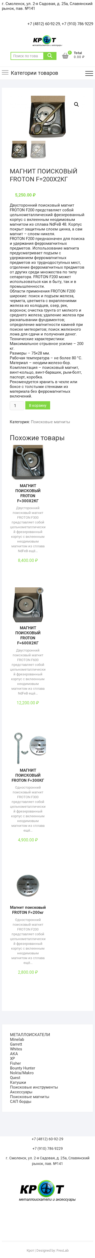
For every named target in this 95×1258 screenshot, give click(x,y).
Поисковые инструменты (34, 1087)
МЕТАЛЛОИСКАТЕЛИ (30, 1034)
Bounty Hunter (22, 1068)
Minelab (17, 1039)
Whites (16, 1049)
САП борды (20, 1101)
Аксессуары (21, 1092)
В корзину (37, 405)
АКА (14, 1053)
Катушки (18, 1082)
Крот (30, 1250)
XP (12, 1058)
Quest (15, 1077)
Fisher (15, 1063)
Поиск (49, 56)
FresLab (62, 1250)
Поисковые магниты (50, 422)
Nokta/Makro (22, 1073)
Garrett (16, 1044)
